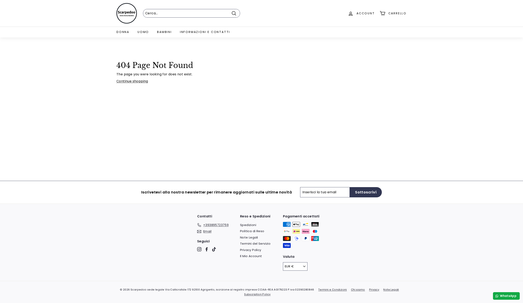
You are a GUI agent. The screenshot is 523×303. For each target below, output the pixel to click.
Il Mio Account (251, 256)
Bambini (164, 32)
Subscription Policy (257, 294)
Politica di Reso (252, 231)
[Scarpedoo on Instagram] (199, 249)
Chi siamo (358, 290)
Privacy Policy (250, 250)
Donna (122, 32)
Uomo (143, 32)
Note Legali (249, 237)
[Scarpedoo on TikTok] (214, 249)
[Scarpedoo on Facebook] (207, 249)
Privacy (374, 290)
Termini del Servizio (255, 243)
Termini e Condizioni (332, 290)
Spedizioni (248, 225)
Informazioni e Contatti (205, 32)
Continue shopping (132, 81)
